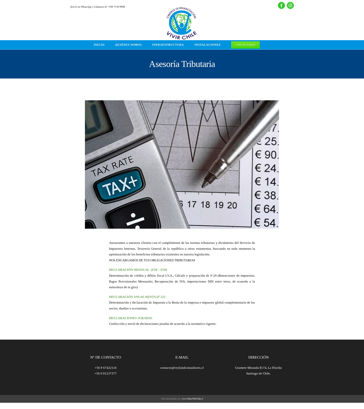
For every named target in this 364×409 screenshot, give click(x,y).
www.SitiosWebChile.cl (192, 398)
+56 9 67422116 (106, 368)
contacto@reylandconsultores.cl (182, 368)
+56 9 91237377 (105, 373)
